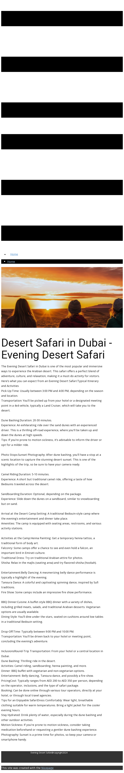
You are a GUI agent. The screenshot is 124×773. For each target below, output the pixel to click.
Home (14, 254)
